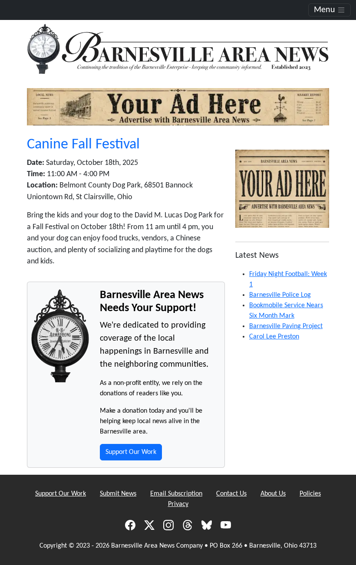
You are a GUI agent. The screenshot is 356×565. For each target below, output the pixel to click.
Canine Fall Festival (83, 144)
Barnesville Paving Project (286, 326)
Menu (325, 10)
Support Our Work (130, 452)
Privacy (178, 504)
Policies (310, 493)
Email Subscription (176, 493)
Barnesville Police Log (280, 295)
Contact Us (231, 493)
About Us (273, 493)
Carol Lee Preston (274, 336)
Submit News (118, 493)
